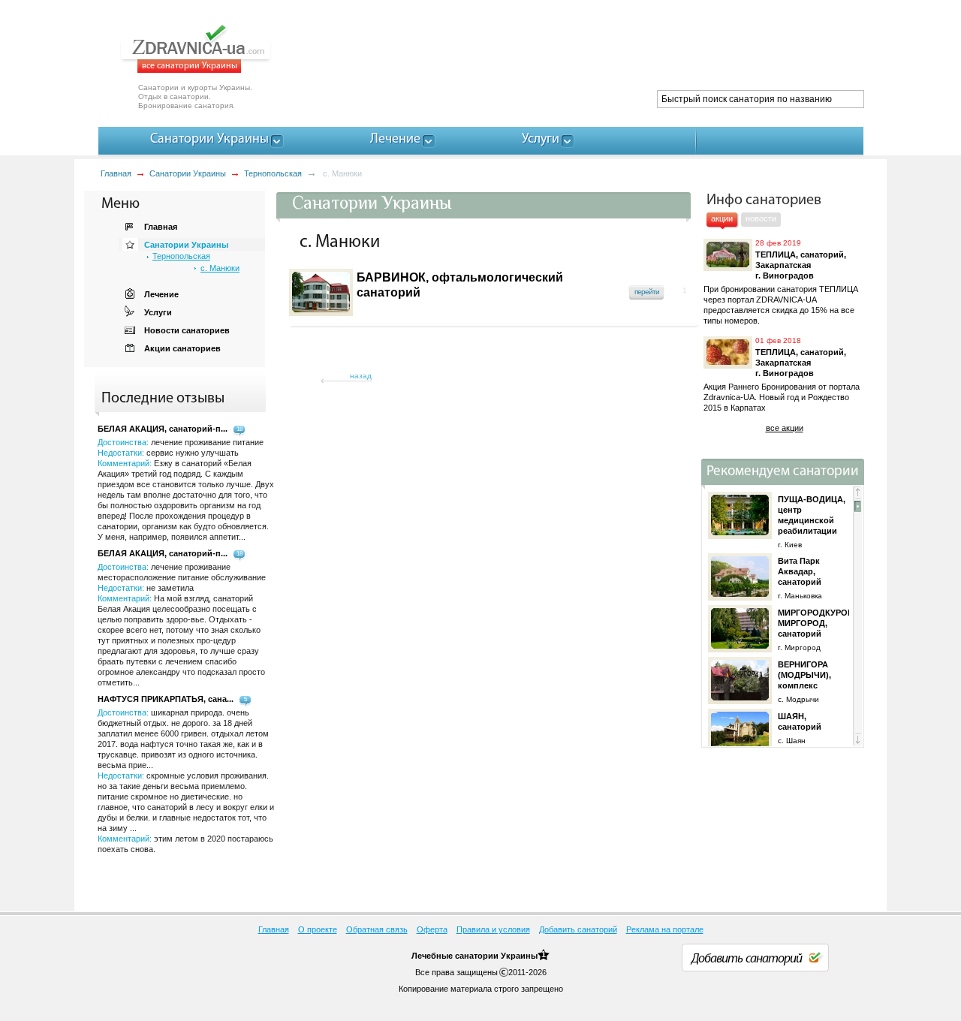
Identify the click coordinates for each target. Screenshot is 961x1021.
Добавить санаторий (578, 929)
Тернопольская (273, 173)
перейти (646, 292)
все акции (784, 427)
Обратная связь (377, 929)
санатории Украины (496, 955)
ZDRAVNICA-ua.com (214, 48)
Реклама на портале (664, 929)
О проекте (317, 929)
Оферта (432, 929)
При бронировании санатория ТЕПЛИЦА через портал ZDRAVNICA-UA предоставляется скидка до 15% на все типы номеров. (780, 305)
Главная (116, 173)
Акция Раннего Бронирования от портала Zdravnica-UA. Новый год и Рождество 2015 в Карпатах (781, 397)
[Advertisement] (590, 52)
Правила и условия (493, 929)
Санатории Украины (187, 173)
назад (361, 376)
